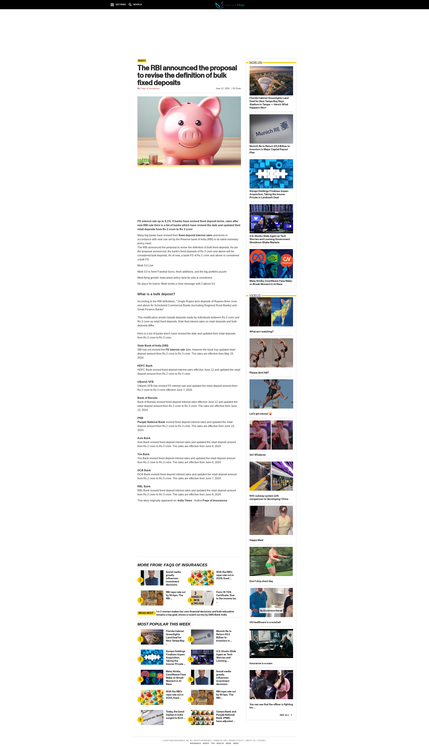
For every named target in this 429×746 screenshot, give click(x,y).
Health (220, 743)
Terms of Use (220, 740)
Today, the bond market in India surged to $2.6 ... (175, 715)
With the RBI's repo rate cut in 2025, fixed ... (225, 575)
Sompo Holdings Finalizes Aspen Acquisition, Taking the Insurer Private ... (175, 658)
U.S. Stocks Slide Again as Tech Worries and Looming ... (226, 656)
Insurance (195, 743)
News (228, 743)
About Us (250, 740)
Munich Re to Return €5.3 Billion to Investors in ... (224, 635)
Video (236, 743)
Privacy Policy (236, 740)
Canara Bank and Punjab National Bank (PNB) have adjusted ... (226, 716)
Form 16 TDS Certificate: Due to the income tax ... (226, 596)
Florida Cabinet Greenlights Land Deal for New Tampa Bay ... (175, 637)
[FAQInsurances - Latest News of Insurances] (230, 5)
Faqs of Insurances (185, 565)
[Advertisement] (214, 35)
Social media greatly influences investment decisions (173, 578)
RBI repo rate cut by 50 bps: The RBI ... (176, 595)
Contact (261, 740)
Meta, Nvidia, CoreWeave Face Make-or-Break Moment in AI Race (176, 678)
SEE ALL (284, 715)
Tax (213, 743)
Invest (206, 743)
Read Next (146, 613)
